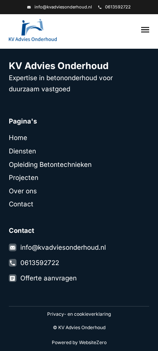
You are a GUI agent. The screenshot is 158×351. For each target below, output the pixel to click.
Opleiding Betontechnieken (50, 164)
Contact (21, 204)
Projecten (23, 177)
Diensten (22, 151)
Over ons (23, 191)
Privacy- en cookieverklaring (79, 314)
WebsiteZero (93, 342)
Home (18, 137)
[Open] (145, 30)
